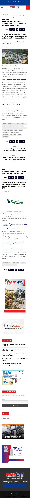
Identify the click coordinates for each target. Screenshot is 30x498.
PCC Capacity (23, 262)
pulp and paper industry (8, 130)
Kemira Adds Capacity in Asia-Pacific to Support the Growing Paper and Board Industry (15, 159)
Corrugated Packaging (21, 123)
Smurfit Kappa (6, 132)
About (3, 496)
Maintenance (5, 128)
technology (5, 136)
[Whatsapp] (24, 486)
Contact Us (8, 496)
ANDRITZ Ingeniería (11, 123)
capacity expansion (6, 262)
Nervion (14, 128)
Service (15, 130)
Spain (15, 134)
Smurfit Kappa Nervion (7, 134)
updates (6, 19)
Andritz (4, 123)
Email (3, 399)
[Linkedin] (13, 486)
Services (21, 130)
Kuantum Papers (15, 262)
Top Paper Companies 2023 (13, 228)
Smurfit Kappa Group (14, 132)
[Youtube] (17, 486)
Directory (4, 1)
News (3, 19)
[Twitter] (9, 486)
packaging (20, 128)
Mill (10, 128)
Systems (19, 134)
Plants (25, 128)
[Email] (20, 486)
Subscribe (19, 496)
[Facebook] (5, 486)
